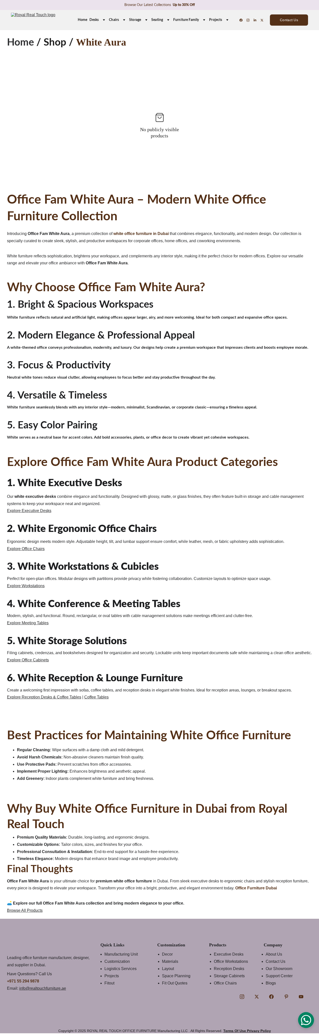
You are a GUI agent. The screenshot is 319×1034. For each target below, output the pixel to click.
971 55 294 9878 (24, 981)
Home (82, 20)
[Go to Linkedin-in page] (256, 20)
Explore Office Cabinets (28, 660)
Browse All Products (25, 910)
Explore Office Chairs (26, 549)
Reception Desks (229, 969)
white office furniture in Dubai (141, 233)
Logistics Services (120, 969)
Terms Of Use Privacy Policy (247, 1031)
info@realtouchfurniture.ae (42, 988)
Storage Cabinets (229, 976)
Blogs (271, 983)
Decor (167, 954)
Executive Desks (228, 954)
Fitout (109, 983)
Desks (94, 20)
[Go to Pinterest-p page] (286, 996)
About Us (274, 954)
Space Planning (176, 976)
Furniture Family (186, 20)
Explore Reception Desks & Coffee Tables (44, 697)
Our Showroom (279, 969)
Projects (215, 20)
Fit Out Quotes (174, 983)
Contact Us (289, 20)
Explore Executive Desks (29, 511)
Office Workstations (231, 961)
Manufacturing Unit (121, 954)
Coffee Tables (96, 697)
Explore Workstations (26, 586)
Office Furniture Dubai (256, 888)
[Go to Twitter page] (261, 20)
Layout (168, 969)
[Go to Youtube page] (301, 996)
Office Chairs (225, 983)
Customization (117, 961)
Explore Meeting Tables (28, 623)
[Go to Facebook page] (242, 20)
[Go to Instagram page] (249, 20)
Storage (135, 20)
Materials (170, 961)
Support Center (279, 976)
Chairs (114, 20)
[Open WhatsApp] (306, 1020)
